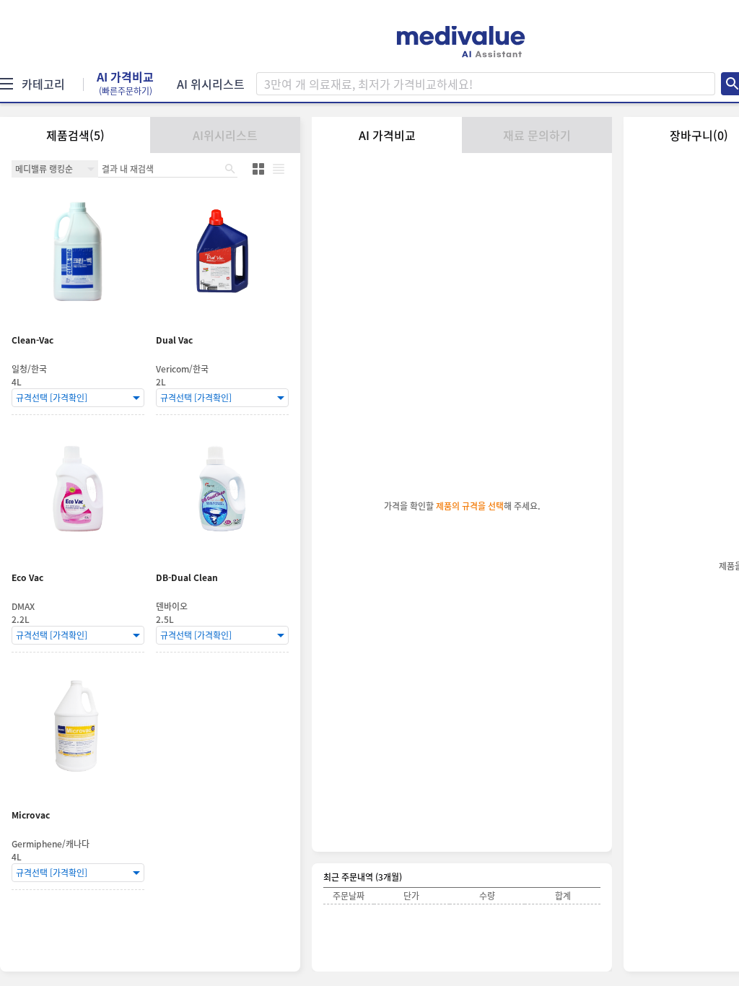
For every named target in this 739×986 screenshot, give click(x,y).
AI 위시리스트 (211, 83)
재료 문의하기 (537, 135)
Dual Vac (174, 340)
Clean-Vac (32, 340)
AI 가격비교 (125, 83)
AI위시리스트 (225, 135)
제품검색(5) (75, 135)
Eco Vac (27, 578)
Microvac (31, 815)
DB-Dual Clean (187, 578)
